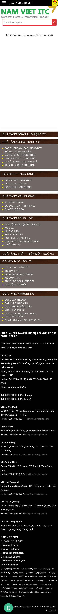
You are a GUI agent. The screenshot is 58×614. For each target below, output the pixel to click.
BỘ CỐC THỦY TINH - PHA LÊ (20, 206)
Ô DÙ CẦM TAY (12, 244)
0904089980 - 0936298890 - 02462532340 (33, 343)
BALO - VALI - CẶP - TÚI (17, 267)
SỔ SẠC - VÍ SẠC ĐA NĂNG (18, 151)
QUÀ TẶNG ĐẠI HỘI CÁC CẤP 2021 (23, 224)
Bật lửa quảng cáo (16, 303)
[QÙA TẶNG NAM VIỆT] (4, 3)
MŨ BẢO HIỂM (12, 231)
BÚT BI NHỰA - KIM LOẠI (17, 238)
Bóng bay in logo (15, 300)
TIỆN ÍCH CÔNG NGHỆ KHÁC (20, 165)
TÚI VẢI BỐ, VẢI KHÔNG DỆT (19, 281)
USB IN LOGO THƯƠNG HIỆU (20, 155)
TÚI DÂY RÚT (12, 271)
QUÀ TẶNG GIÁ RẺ (14, 317)
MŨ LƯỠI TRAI (12, 278)
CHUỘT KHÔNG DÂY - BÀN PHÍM (22, 161)
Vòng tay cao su (15, 310)
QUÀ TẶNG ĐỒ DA (14, 209)
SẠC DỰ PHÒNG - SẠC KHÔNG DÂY (23, 148)
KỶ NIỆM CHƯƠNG (14, 202)
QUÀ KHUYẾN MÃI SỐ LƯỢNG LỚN (23, 320)
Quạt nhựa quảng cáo (18, 306)
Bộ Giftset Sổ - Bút (16, 183)
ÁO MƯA (9, 228)
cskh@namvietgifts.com (20, 347)
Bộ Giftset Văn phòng (18, 187)
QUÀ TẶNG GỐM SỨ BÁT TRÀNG (22, 241)
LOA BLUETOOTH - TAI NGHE (20, 158)
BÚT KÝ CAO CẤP (14, 234)
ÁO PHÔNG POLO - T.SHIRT (19, 274)
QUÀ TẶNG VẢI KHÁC (16, 284)
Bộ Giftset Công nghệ (18, 180)
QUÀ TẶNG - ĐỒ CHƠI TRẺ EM (21, 313)
